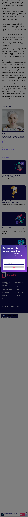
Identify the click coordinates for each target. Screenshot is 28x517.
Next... (14, 267)
